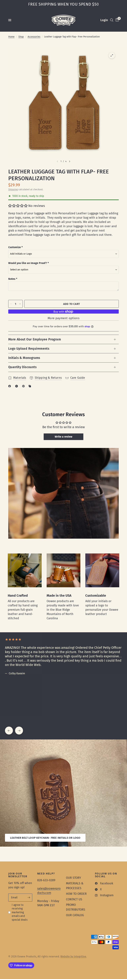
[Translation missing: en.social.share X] (17, 386)
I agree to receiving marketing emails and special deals (19, 912)
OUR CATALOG (75, 915)
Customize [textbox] (15, 247)
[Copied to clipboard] (30, 386)
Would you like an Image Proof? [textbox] (28, 263)
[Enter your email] (29, 898)
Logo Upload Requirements (28, 349)
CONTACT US (74, 899)
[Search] (111, 20)
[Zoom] (112, 55)
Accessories (34, 36)
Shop (21, 36)
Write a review (63, 436)
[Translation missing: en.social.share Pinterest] (24, 386)
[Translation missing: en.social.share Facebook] (10, 386)
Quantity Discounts (22, 367)
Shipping (13, 189)
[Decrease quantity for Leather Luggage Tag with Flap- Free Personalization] (10, 304)
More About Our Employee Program (34, 339)
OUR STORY (73, 878)
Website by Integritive (73, 956)
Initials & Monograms (24, 358)
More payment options (63, 318)
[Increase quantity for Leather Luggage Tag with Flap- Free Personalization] (20, 304)
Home (11, 36)
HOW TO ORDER (76, 894)
